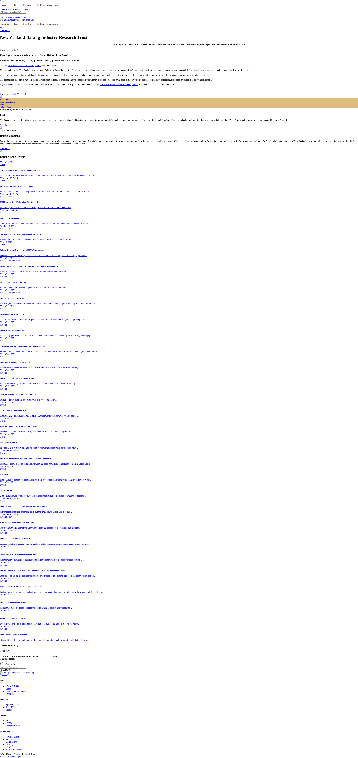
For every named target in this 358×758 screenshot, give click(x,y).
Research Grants (13, 726)
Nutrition (10, 694)
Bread (8, 689)
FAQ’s (8, 747)
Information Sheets (14, 749)
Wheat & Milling (13, 686)
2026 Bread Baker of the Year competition (119, 84)
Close (2, 1)
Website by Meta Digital (10, 756)
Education (27, 5)
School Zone (11, 707)
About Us (5, 5)
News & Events (7, 9)
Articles (17, 9)
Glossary (26, 9)
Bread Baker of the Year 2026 (13, 94)
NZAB (9, 723)
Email (7, 664)
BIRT (8, 720)
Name (7, 659)
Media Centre (6, 17)
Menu (2, 28)
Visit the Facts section (9, 125)
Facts (16, 5)
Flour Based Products (15, 691)
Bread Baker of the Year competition (24, 65)
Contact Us (5, 30)
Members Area (52, 5)
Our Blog (40, 5)
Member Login (19, 17)
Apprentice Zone (13, 705)
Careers (9, 710)
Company (4, 651)
